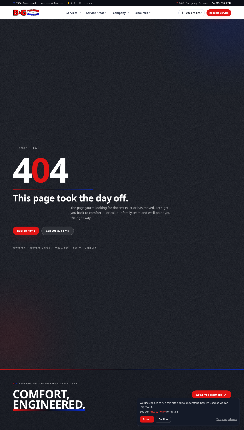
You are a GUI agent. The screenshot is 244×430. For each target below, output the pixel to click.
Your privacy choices (226, 419)
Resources (141, 13)
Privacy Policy (158, 411)
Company (119, 13)
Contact (90, 248)
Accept (147, 419)
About (77, 248)
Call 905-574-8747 (57, 230)
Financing (61, 248)
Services (72, 13)
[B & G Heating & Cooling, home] (26, 13)
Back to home (26, 230)
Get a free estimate (209, 395)
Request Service (218, 12)
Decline (163, 419)
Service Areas (95, 13)
